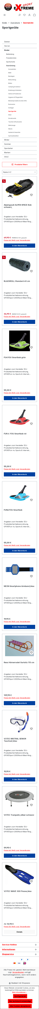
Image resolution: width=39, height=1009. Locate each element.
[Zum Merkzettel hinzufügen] (31, 195)
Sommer (7, 144)
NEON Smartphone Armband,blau (19, 586)
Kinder (7, 50)
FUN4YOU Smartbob (13, 510)
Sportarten (8, 148)
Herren (7, 46)
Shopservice (8, 954)
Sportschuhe (10, 62)
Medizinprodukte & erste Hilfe (17, 101)
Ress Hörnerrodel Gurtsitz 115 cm (19, 662)
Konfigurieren (20, 996)
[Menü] (4, 15)
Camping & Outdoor (14, 87)
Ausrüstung (10, 65)
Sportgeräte (12, 111)
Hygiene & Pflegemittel (15, 97)
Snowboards (12, 118)
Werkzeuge (11, 125)
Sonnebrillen (12, 69)
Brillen (10, 83)
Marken (7, 152)
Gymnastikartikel (13, 136)
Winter (6, 140)
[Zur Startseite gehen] (19, 6)
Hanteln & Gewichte (14, 132)
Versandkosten (18, 972)
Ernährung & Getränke (14, 90)
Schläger (11, 108)
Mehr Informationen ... (19, 992)
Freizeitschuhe (11, 58)
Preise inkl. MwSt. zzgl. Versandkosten (17, 240)
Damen (7, 42)
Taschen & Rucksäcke (15, 122)
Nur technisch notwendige (20, 1001)
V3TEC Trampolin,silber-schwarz (19, 815)
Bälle (9, 72)
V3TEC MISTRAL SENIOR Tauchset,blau (15, 740)
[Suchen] (19, 15)
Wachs (10, 129)
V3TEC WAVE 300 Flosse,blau (18, 891)
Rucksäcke (11, 104)
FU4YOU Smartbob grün (15, 357)
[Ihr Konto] (29, 15)
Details (19, 932)
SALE (6, 157)
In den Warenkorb (19, 246)
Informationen (8, 949)
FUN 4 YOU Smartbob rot (15, 434)
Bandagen (11, 76)
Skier (9, 115)
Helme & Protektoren (14, 94)
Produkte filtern (21, 164)
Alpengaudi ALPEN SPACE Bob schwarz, (18, 206)
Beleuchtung (12, 79)
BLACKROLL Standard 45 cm (17, 281)
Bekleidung (10, 54)
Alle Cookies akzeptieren (20, 1006)
